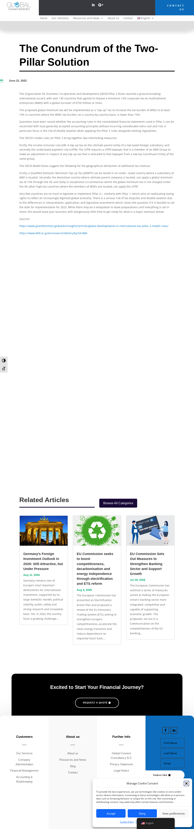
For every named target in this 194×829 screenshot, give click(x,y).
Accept (111, 813)
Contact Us (176, 7)
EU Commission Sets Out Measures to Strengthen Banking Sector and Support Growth (147, 564)
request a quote (95, 702)
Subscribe (160, 775)
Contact (128, 18)
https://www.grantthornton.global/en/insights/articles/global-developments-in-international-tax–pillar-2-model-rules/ (93, 226)
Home (43, 18)
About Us (113, 18)
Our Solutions (60, 18)
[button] (186, 783)
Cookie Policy (127, 822)
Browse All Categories (118, 503)
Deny (142, 813)
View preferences (173, 813)
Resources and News (86, 18)
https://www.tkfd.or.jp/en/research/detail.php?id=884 (53, 233)
